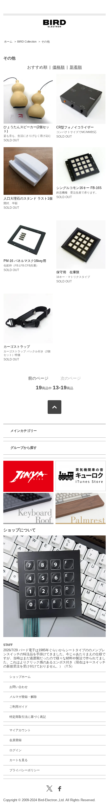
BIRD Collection (27, 41)
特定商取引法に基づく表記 (27, 717)
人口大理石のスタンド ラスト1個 (28, 198)
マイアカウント (20, 730)
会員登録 (15, 740)
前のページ (38, 378)
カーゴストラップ (17, 347)
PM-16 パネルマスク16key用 (25, 261)
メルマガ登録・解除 (23, 697)
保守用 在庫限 (67, 272)
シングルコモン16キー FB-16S (79, 188)
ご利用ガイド (18, 706)
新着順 (76, 67)
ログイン (15, 750)
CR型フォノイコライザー (75, 127)
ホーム (8, 41)
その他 (45, 41)
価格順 (58, 67)
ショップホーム (20, 677)
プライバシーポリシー (24, 770)
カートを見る (18, 760)
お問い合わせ (18, 687)
